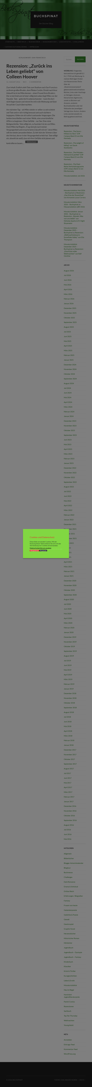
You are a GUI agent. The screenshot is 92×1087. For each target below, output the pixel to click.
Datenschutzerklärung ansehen (40, 548)
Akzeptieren (34, 550)
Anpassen (43, 550)
